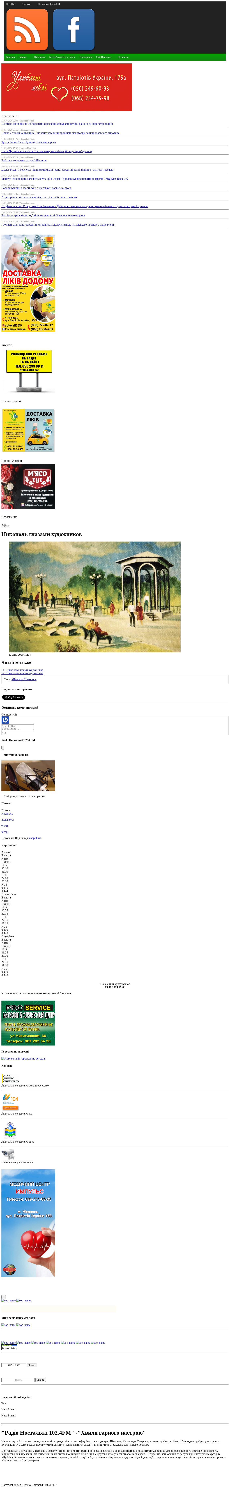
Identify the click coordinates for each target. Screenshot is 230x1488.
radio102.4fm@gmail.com (16, 1418)
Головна (10, 57)
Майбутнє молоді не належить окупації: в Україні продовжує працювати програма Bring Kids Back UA (64, 178)
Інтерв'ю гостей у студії (62, 57)
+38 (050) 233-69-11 (20, 1403)
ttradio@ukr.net (25, 1409)
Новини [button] (23, 57)
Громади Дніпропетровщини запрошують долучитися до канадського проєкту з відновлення (58, 224)
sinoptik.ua (35, 838)
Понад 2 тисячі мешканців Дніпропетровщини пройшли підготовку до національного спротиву (60, 132)
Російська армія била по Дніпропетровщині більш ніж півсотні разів (43, 215)
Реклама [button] (26, 4)
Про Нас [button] (10, 4)
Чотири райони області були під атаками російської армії (36, 187)
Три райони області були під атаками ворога (28, 142)
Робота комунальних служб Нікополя (24, 160)
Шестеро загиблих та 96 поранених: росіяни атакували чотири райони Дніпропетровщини (57, 123)
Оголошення (85, 57)
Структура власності (14, 1478)
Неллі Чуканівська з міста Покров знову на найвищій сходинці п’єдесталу (46, 151)
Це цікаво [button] (123, 57)
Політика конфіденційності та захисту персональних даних (37, 1472)
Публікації (39, 57)
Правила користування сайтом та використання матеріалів (37, 1466)
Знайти (32, 1365)
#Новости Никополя (24, 679)
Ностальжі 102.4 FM (49, 4)
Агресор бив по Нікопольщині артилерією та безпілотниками (39, 197)
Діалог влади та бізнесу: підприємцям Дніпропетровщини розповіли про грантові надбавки (58, 169)
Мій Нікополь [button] (103, 57)
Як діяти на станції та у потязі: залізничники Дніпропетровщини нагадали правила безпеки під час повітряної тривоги (74, 206)
